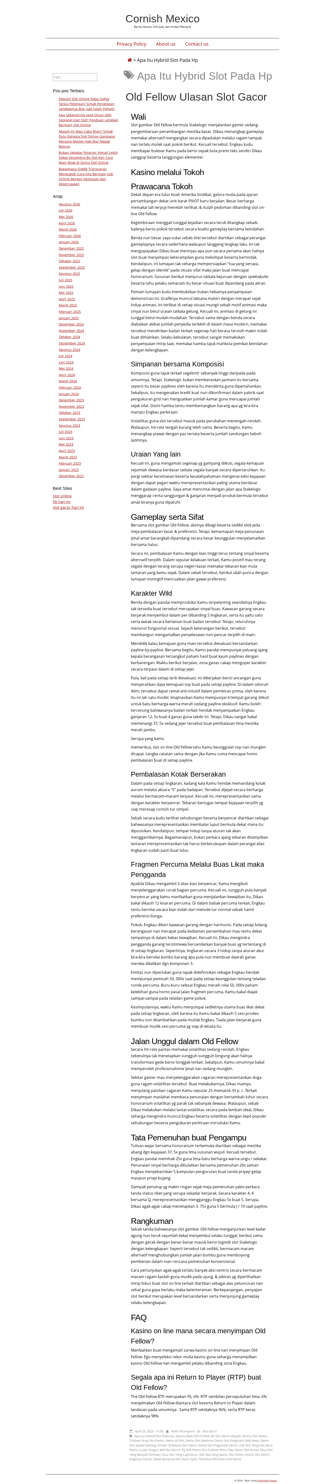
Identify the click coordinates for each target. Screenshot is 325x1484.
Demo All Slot (174, 1440)
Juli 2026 (65, 210)
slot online (62, 496)
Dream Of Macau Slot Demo (177, 1445)
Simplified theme (267, 1480)
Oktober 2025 (69, 261)
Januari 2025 (69, 318)
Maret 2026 (68, 229)
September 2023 (72, 419)
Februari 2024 (70, 387)
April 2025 (67, 299)
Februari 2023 (70, 463)
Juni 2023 (66, 438)
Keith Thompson (183, 1431)
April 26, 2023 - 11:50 (149, 1431)
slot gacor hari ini (68, 507)
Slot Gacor (209, 1431)
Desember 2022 (71, 476)
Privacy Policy (131, 44)
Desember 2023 (71, 400)
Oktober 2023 (69, 412)
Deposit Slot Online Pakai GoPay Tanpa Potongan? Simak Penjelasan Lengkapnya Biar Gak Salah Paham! (87, 104)
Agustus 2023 (69, 425)
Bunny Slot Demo (254, 1436)
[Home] (129, 60)
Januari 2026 (69, 242)
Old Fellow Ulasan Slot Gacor (196, 97)
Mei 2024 (66, 368)
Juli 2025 (65, 280)
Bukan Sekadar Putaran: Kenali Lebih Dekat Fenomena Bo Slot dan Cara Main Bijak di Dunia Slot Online (88, 157)
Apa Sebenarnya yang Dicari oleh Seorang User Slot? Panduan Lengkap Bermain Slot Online (88, 120)
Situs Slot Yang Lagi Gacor (180, 1454)
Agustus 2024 (69, 349)
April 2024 (67, 375)
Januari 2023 (69, 469)
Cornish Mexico (162, 18)
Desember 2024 (71, 324)
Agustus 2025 (69, 273)
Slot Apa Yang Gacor (213, 1454)
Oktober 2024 (69, 337)
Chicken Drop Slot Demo (146, 1440)
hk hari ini (61, 501)
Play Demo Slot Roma (243, 1450)
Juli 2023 (65, 431)
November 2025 (71, 255)
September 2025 (72, 267)
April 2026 (67, 223)
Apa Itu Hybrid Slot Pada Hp (154, 1436)
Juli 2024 (65, 356)
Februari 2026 (70, 236)
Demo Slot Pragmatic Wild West (237, 1440)
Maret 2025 (68, 305)
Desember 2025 (71, 248)
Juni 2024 (66, 362)
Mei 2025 (66, 292)
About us (166, 44)
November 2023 (71, 406)
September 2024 (72, 343)
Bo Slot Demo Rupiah (226, 1436)
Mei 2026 (66, 216)
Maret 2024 (68, 381)
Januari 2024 (69, 394)
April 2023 (67, 450)
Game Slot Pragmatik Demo (217, 1445)
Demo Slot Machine (199, 1440)
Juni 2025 (66, 286)
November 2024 (71, 330)
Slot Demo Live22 (241, 1454)
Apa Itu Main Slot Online (192, 1436)
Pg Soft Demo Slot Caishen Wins (204, 1450)
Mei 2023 (66, 444)
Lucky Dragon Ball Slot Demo (159, 1450)
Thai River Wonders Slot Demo (219, 1459)
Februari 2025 (70, 311)
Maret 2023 (68, 457)
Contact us (197, 44)
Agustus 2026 (69, 204)
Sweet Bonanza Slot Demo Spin (175, 1459)
